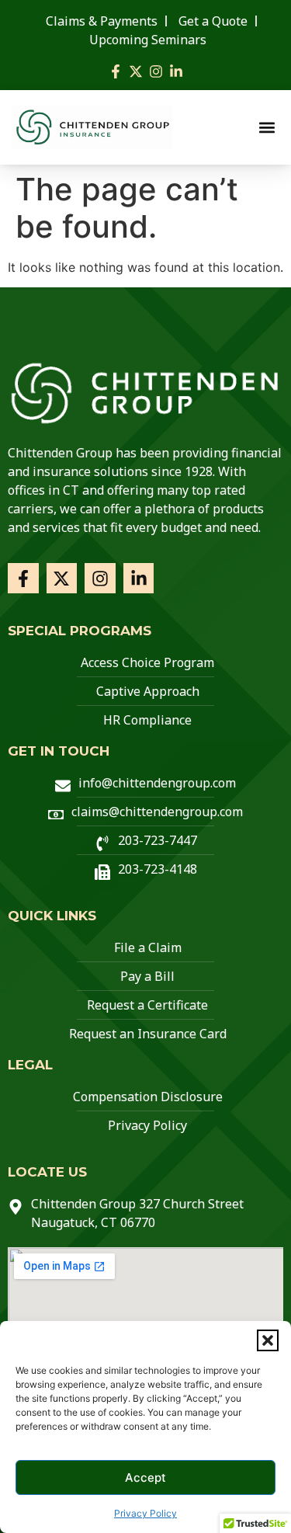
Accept (145, 1477)
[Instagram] (156, 71)
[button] (267, 1340)
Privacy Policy (145, 1513)
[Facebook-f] (116, 71)
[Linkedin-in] (176, 71)
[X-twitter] (136, 71)
